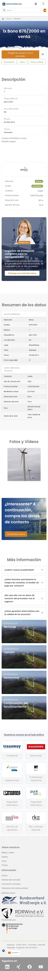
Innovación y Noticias (11, 884)
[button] (44, 10)
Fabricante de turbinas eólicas (15, 888)
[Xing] (18, 967)
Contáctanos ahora (16, 534)
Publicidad (11, 947)
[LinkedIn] (7, 967)
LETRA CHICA (21, 944)
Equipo (5, 856)
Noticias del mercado (11, 879)
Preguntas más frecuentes (26, 947)
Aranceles (41, 944)
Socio (4, 861)
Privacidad (32, 944)
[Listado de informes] (42, 54)
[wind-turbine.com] (3, 19)
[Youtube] (41, 967)
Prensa (5, 865)
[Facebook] (29, 967)
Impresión (11, 944)
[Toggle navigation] (43, 4)
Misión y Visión (8, 852)
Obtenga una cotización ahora (22, 273)
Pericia (4, 875)
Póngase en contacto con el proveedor (20, 54)
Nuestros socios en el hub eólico (24, 734)
